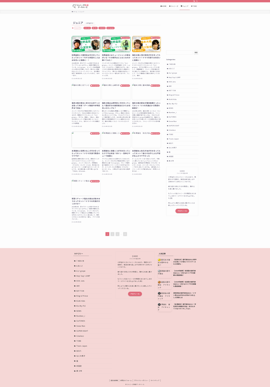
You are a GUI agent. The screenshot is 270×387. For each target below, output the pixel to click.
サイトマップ (155, 380)
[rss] (194, 1)
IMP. (170, 86)
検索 (196, 52)
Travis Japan (174, 139)
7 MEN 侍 (102, 28)
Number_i (173, 112)
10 (125, 234)
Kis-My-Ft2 (173, 104)
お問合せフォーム (126, 380)
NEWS (171, 108)
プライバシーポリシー (141, 380)
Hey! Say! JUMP (174, 77)
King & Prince (174, 95)
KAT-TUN (172, 90)
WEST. (171, 143)
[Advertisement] (182, 33)
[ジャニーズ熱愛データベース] (81, 6)
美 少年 (95, 28)
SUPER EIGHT (174, 126)
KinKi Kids (173, 99)
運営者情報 (114, 380)
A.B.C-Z (172, 68)
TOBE (171, 134)
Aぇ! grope (110, 28)
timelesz (172, 130)
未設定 (171, 156)
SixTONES (172, 117)
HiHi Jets (87, 28)
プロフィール (182, 211)
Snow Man (173, 121)
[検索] (197, 1)
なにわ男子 (173, 148)
